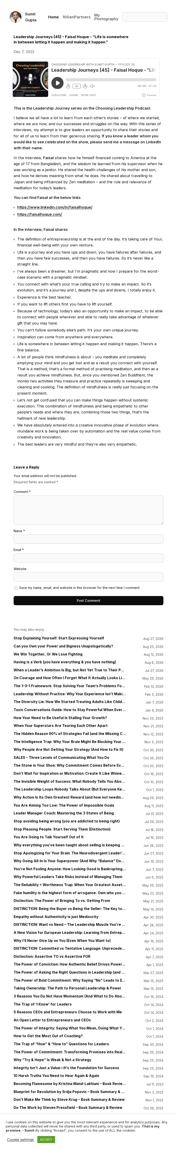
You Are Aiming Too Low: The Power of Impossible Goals (64, 805)
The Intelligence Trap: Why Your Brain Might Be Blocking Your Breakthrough (70, 742)
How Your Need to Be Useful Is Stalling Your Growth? (60, 718)
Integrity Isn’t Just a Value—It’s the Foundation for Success (66, 1068)
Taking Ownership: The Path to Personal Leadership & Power (67, 988)
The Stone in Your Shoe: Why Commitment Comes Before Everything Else (70, 765)
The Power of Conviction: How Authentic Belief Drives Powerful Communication (70, 964)
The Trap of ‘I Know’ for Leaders (43, 1004)
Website (20, 569)
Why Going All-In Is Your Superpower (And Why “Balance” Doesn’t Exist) (70, 861)
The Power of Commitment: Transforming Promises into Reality (70, 1052)
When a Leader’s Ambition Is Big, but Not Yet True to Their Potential (70, 670)
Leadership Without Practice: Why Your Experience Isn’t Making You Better (70, 694)
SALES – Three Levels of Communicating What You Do (61, 758)
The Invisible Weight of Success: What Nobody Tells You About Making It (70, 782)
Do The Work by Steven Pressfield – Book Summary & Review (68, 1108)
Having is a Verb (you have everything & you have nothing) (65, 662)
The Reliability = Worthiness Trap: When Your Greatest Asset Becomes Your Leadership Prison (70, 885)
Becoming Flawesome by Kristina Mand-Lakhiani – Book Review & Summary (70, 1084)
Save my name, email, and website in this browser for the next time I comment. (79, 588)
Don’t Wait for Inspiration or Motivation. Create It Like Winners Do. (70, 773)
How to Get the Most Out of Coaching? (48, 1036)
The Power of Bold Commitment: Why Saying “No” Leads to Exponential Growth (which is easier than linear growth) (70, 980)
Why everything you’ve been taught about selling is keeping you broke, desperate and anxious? (70, 845)
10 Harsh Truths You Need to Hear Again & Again (56, 1076)
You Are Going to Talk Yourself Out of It (49, 837)
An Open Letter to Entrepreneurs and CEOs (52, 1020)
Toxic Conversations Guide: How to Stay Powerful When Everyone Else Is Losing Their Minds (70, 710)
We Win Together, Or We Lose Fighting (48, 654)
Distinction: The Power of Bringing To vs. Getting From (62, 901)
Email (19, 550)
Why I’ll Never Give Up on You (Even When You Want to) (62, 941)
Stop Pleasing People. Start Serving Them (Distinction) (62, 829)
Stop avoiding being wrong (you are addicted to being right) (67, 821)
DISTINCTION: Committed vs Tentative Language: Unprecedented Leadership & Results (70, 949)
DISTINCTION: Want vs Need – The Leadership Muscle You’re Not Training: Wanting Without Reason (70, 925)
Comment (22, 492)
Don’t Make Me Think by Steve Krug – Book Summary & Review (69, 1100)
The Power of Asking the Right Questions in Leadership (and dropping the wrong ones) (70, 972)
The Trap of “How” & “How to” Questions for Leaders (61, 1044)
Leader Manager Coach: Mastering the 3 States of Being (64, 813)
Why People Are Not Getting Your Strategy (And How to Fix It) (69, 750)
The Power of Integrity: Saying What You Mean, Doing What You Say (70, 1028)
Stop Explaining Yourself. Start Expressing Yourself (59, 638)
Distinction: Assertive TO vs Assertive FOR (52, 957)
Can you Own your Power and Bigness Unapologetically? (63, 646)
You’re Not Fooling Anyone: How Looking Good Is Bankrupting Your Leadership (70, 869)
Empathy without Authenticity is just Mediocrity (56, 917)
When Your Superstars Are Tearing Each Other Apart (61, 726)
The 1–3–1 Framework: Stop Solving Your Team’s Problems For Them (70, 686)
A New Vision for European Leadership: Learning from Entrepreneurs (70, 933)
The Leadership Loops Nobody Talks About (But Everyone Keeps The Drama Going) (70, 789)
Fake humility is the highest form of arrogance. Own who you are (70, 893)
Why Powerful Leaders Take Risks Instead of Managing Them (68, 877)
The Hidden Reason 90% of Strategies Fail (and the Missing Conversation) (70, 734)
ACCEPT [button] (46, 1139)
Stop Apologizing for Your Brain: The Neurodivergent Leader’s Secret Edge (70, 853)
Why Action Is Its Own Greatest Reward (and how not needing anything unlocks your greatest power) (70, 797)
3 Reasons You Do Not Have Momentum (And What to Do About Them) (70, 996)
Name (19, 531)
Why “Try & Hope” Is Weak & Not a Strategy (52, 1060)
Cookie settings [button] (20, 1140)
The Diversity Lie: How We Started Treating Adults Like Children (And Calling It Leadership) (70, 702)
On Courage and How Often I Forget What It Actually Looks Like (70, 678)
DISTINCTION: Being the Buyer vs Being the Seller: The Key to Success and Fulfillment (70, 909)
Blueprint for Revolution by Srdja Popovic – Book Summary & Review (70, 1092)
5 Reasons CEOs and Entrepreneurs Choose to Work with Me (68, 1012)
